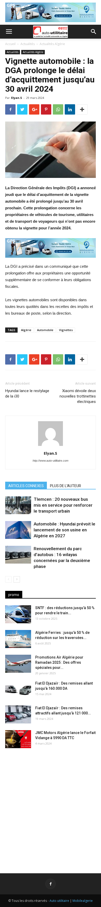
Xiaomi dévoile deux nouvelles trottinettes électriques (78, 396)
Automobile (45, 330)
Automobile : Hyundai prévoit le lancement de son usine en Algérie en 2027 (64, 529)
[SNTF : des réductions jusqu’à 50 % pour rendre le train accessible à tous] (18, 614)
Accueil (10, 44)
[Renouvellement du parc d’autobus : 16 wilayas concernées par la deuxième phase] (18, 555)
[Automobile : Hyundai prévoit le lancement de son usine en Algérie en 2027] (18, 530)
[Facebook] (50, 884)
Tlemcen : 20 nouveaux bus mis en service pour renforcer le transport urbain (63, 505)
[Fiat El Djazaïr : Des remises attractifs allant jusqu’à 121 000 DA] (18, 714)
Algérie (26, 330)
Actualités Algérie (52, 44)
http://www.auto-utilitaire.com (50, 460)
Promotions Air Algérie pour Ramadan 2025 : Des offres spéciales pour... (59, 662)
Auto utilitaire (59, 901)
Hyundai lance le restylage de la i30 (27, 393)
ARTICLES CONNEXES (26, 486)
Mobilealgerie (83, 901)
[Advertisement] (50, 806)
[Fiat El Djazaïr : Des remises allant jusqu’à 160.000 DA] (18, 690)
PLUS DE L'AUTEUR (65, 486)
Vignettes (66, 330)
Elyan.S (16, 98)
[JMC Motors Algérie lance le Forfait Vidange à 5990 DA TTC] (18, 739)
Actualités (27, 44)
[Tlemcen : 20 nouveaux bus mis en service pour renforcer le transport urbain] (18, 505)
